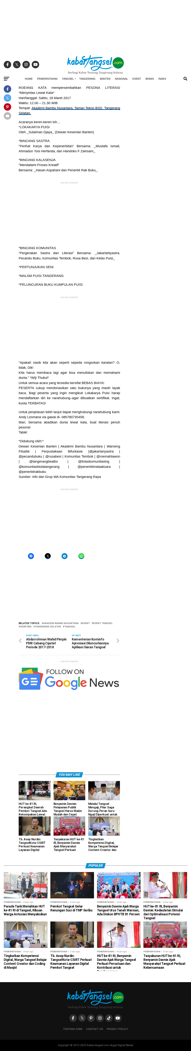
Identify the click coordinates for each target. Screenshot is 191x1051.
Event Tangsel (103, 623)
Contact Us (94, 1028)
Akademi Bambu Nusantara (61, 623)
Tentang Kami (72, 1028)
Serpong (26, 627)
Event (136, 78)
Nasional (121, 78)
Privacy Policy (117, 1028)
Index (162, 78)
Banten (105, 78)
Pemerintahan (47, 78)
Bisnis (149, 78)
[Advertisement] (95, 26)
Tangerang (87, 78)
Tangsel (68, 78)
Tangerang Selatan (48, 627)
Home (29, 78)
